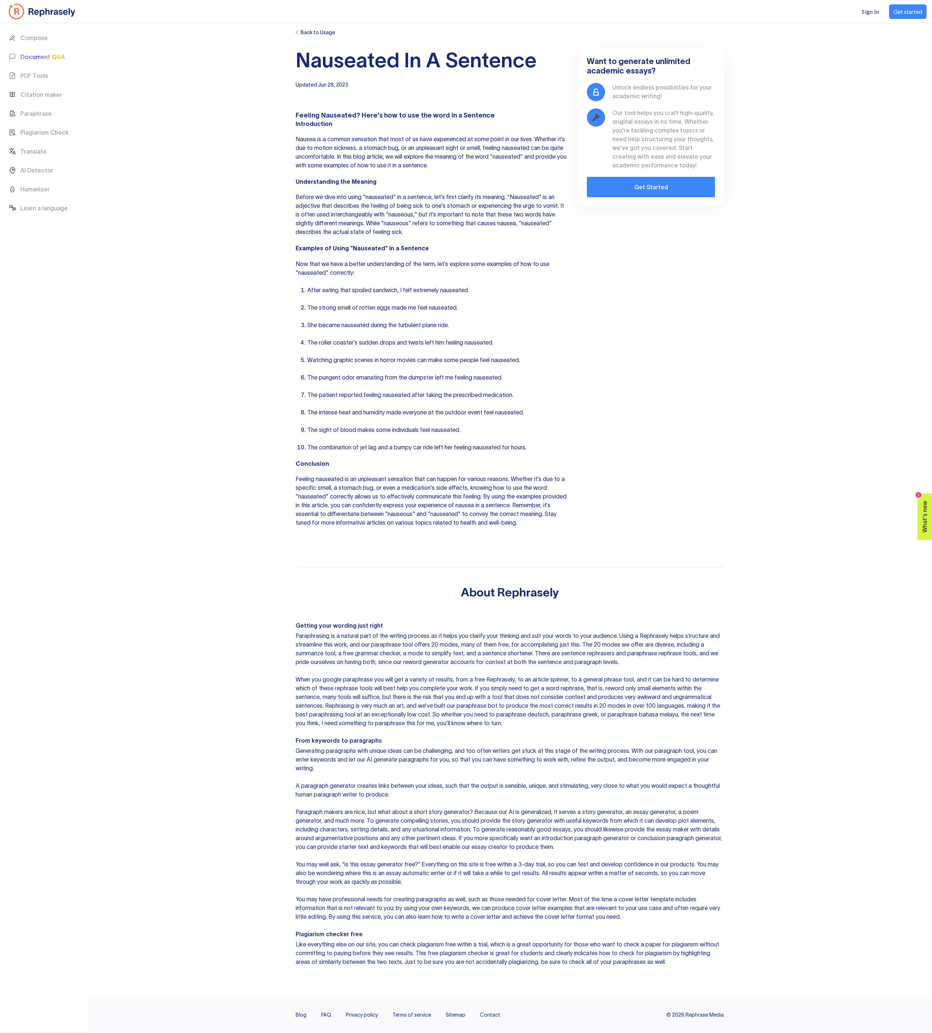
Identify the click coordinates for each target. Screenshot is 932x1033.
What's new (922, 512)
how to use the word (417, 115)
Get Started (651, 187)
